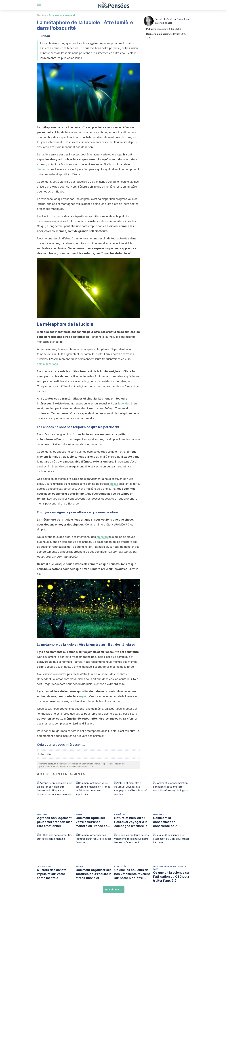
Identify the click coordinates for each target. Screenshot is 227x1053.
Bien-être (41, 15)
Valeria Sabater (163, 22)
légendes (124, 403)
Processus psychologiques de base (170, 867)
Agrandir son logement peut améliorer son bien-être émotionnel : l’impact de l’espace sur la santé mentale (55, 822)
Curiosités (120, 866)
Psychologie (44, 866)
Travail (80, 866)
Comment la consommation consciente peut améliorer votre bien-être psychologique (169, 822)
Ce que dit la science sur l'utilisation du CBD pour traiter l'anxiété (171, 876)
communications (47, 364)
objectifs (102, 536)
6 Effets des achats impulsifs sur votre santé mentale (51, 874)
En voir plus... (113, 889)
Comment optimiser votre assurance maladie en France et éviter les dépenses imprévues (91, 822)
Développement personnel (62, 15)
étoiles (113, 483)
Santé (79, 814)
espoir (83, 696)
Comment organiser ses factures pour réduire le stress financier (93, 874)
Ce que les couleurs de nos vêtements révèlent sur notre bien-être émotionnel (132, 874)
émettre (44, 169)
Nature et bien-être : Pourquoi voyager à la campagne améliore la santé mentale (130, 822)
